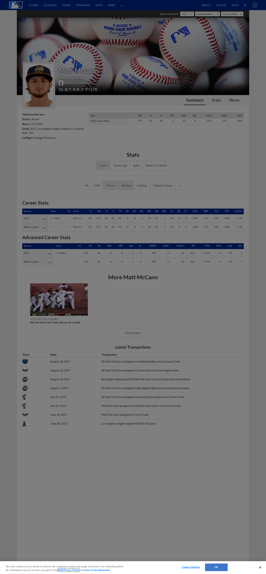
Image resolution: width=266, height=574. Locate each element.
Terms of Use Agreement (97, 570)
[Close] (260, 567)
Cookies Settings (191, 567)
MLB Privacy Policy (68, 570)
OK (216, 567)
